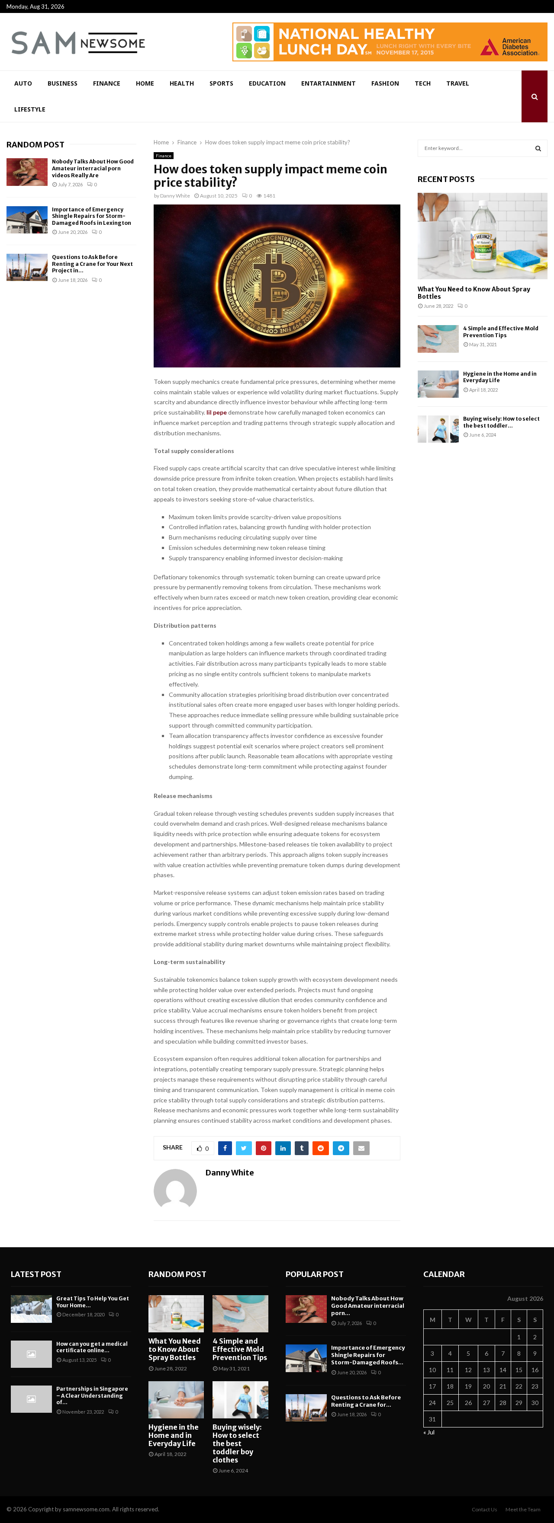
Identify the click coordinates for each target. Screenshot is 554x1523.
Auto (23, 83)
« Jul (429, 1432)
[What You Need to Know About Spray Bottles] (483, 236)
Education (267, 83)
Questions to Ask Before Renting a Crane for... (366, 1401)
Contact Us (484, 1509)
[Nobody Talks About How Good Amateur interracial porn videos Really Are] (27, 171)
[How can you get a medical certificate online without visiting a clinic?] (31, 1354)
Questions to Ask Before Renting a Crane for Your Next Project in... (92, 264)
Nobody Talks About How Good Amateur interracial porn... (367, 1306)
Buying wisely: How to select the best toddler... (501, 421)
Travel (457, 83)
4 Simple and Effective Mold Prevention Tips (500, 331)
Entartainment (328, 83)
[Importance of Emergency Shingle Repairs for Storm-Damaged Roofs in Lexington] (27, 219)
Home (145, 83)
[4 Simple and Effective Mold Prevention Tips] (438, 338)
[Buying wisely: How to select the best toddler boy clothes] (438, 429)
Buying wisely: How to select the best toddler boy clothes (237, 1444)
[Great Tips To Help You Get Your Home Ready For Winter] (31, 1308)
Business (62, 83)
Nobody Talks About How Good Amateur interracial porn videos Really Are (93, 168)
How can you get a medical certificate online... (92, 1347)
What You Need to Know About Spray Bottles (474, 292)
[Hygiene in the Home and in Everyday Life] (438, 384)
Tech (423, 83)
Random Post (35, 145)
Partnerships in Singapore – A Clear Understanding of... (92, 1395)
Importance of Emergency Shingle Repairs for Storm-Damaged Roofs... (368, 1355)
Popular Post (315, 1274)
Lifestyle (29, 109)
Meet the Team (523, 1509)
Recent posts (446, 179)
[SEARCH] (538, 148)
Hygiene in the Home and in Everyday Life (173, 1435)
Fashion (385, 83)
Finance (106, 83)
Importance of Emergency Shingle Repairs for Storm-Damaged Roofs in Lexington (91, 216)
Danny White (175, 195)
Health (182, 83)
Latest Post (36, 1274)
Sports (221, 83)
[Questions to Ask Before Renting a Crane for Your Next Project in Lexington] (27, 267)
